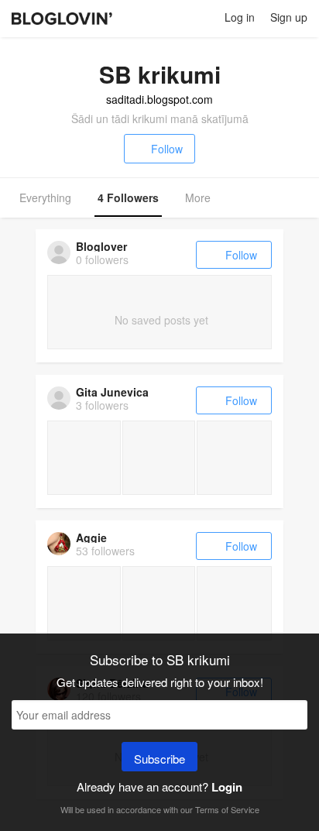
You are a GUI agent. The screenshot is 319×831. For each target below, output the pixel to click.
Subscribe (159, 758)
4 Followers (128, 197)
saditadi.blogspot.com (159, 99)
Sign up (288, 17)
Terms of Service (227, 809)
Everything (45, 197)
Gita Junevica (112, 392)
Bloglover (101, 246)
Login (226, 786)
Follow (167, 148)
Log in (240, 17)
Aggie (91, 537)
